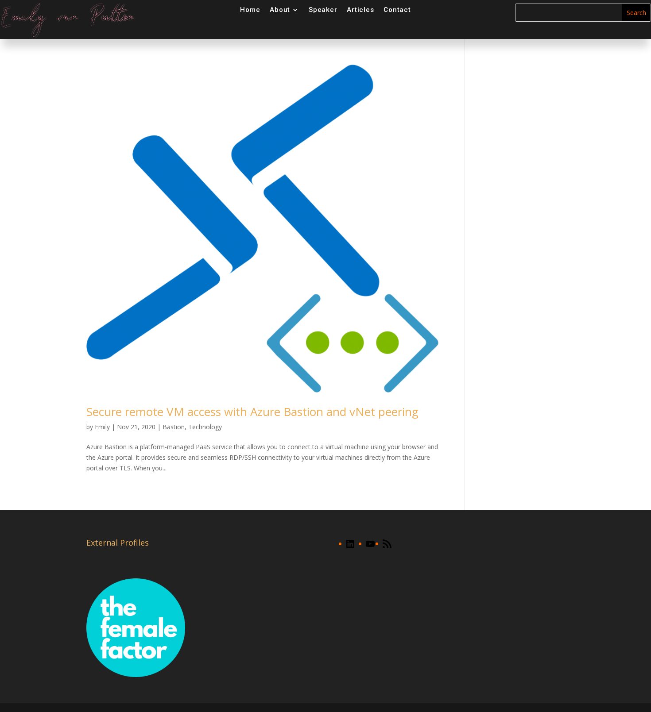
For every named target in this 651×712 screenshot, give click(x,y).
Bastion (174, 427)
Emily (102, 427)
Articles (360, 10)
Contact (397, 10)
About (280, 10)
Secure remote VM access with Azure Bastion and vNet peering (252, 412)
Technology (205, 427)
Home (250, 10)
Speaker (323, 10)
